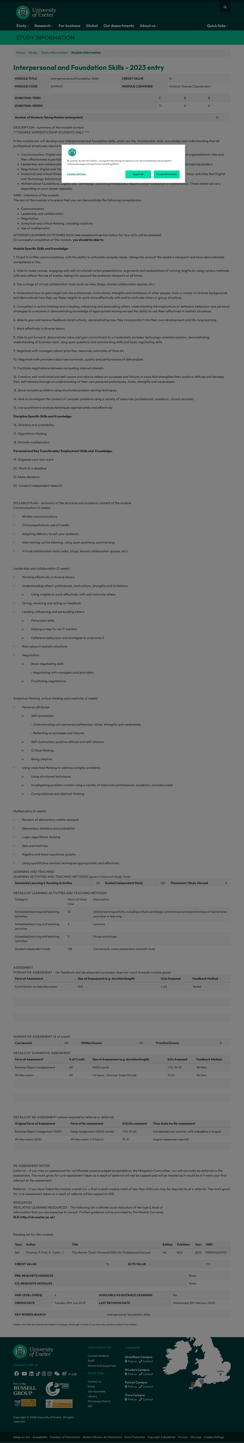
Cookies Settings (76, 174)
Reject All (138, 174)
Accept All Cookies (166, 174)
